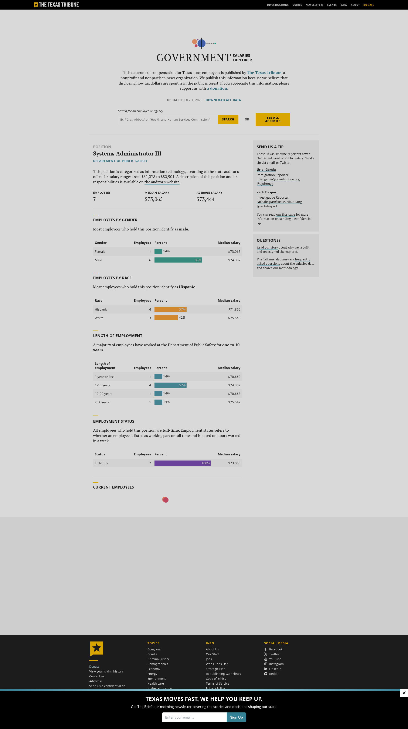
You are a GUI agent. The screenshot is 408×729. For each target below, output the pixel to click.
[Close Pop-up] (404, 693)
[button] (204, 364)
